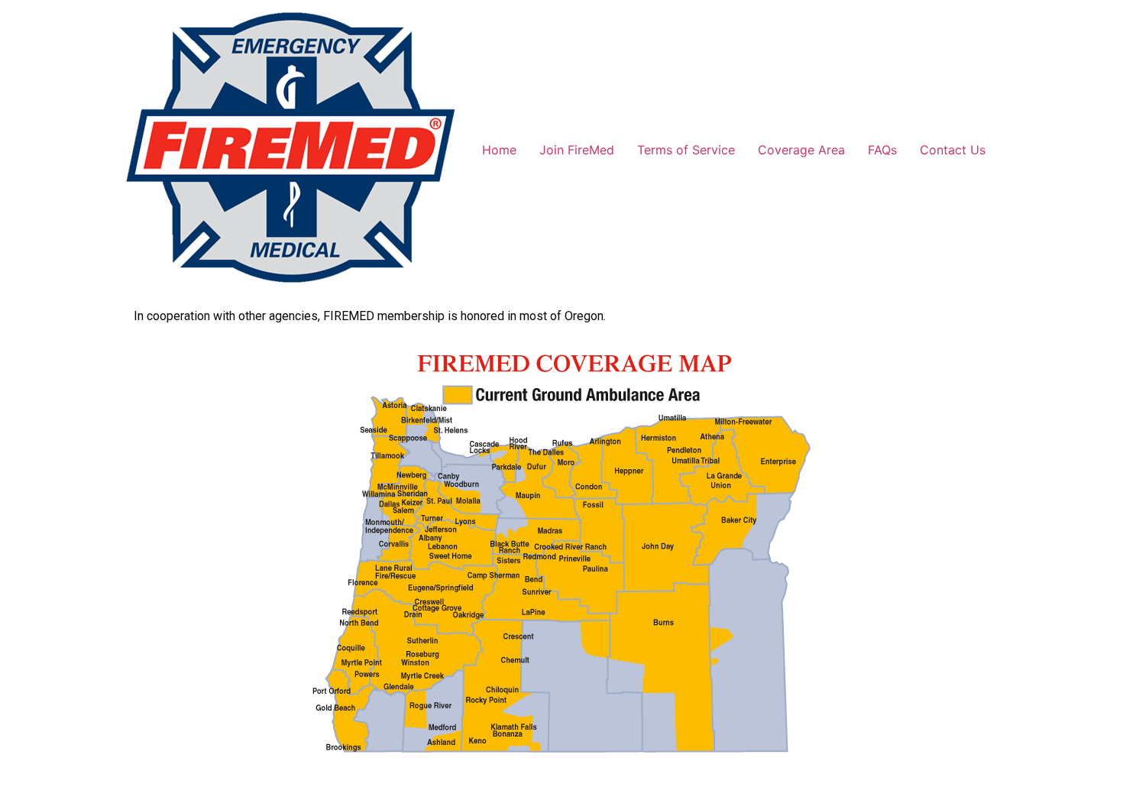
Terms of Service (686, 149)
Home (499, 149)
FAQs (882, 149)
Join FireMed (576, 149)
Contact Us (952, 149)
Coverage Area (801, 149)
